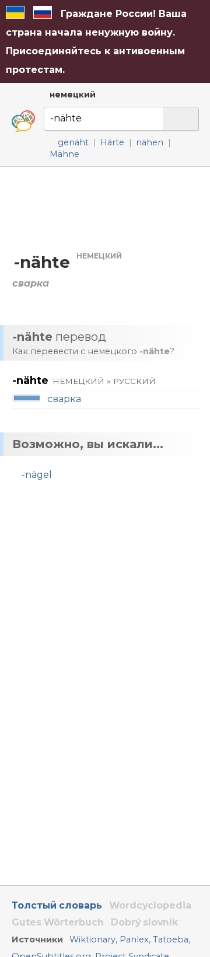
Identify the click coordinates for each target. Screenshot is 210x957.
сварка (64, 398)
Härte (112, 142)
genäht (73, 142)
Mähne (64, 154)
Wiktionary (92, 939)
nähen (149, 142)
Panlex (134, 939)
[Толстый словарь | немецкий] (23, 121)
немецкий (73, 94)
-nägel (37, 474)
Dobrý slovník (144, 922)
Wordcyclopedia (150, 905)
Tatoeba (170, 939)
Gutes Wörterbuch (58, 922)
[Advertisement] (105, 208)
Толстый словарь (57, 905)
